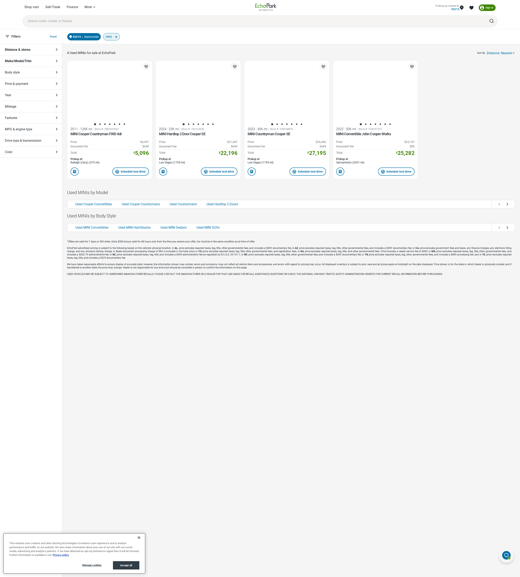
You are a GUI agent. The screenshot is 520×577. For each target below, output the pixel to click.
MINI (109, 36)
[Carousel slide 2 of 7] (100, 124)
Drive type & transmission (23, 141)
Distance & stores (17, 50)
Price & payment (16, 84)
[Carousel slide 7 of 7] (124, 124)
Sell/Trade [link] (52, 7)
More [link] (88, 7)
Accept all (126, 565)
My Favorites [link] (471, 7)
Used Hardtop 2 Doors (222, 204)
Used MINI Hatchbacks (134, 227)
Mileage (10, 106)
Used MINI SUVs (208, 227)
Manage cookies (92, 565)
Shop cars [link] (31, 7)
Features (11, 118)
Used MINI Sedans (173, 227)
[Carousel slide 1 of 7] (95, 124)
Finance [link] (72, 7)
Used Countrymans (183, 204)
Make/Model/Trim (18, 61)
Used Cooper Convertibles (93, 204)
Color (8, 152)
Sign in (489, 7)
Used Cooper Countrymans (141, 204)
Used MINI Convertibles (91, 227)
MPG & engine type (18, 129)
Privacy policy (61, 555)
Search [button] (491, 21)
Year (8, 95)
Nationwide (91, 36)
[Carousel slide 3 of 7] (104, 124)
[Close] (138, 537)
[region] (74, 553)
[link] (266, 7)
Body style (12, 72)
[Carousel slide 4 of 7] (109, 124)
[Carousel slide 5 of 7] (114, 124)
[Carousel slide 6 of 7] (119, 124)
